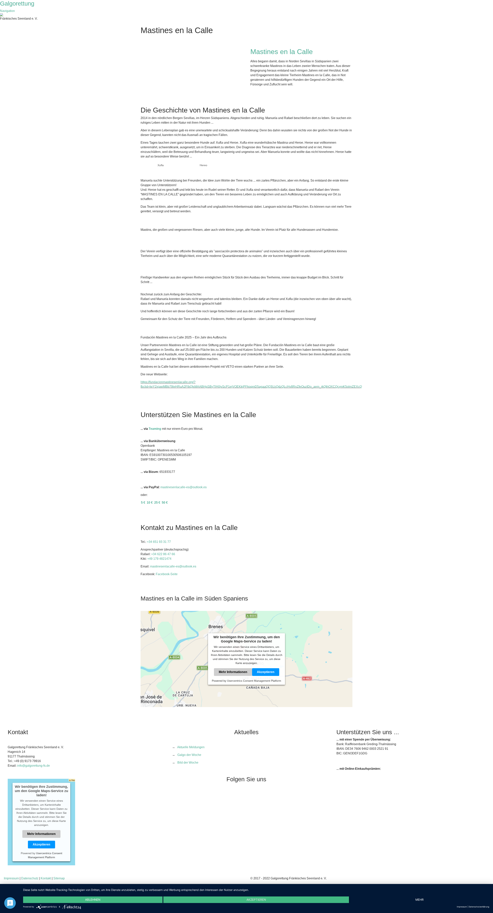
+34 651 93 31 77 (159, 541)
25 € (157, 502)
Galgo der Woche (189, 754)
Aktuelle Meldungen (191, 747)
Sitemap (59, 878)
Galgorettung (18, 3)
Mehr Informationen (233, 672)
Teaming (155, 428)
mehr (419, 899)
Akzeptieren (265, 672)
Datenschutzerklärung (479, 907)
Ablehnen (92, 899)
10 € (150, 502)
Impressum (11, 878)
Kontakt (46, 878)
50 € (165, 502)
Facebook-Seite (167, 574)
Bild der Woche (187, 762)
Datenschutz (29, 878)
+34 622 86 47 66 (163, 554)
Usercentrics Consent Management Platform (254, 680)
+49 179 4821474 (159, 558)
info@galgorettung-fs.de (33, 765)
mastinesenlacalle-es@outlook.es (183, 487)
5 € (143, 502)
